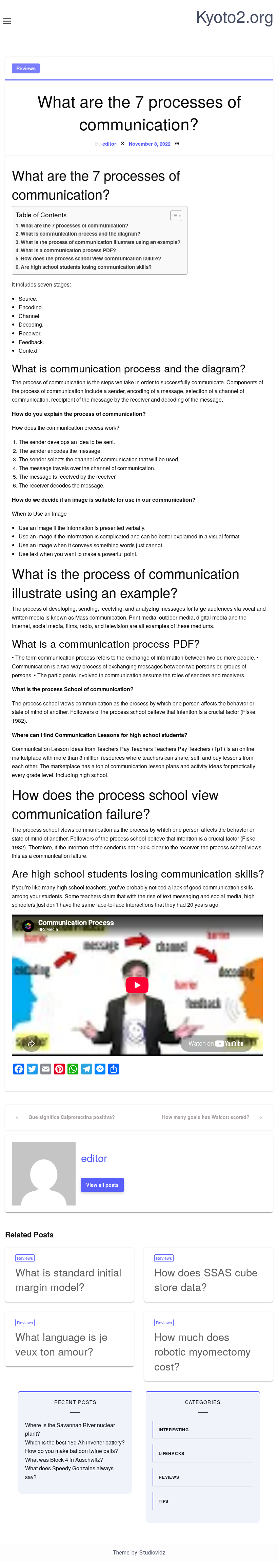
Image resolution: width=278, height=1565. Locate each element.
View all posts (102, 1184)
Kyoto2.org (235, 15)
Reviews (26, 68)
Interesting (174, 1429)
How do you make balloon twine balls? (71, 1451)
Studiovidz (152, 1552)
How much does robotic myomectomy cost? (202, 1351)
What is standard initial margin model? (68, 1279)
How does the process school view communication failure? (91, 258)
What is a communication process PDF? (68, 250)
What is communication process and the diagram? (80, 233)
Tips (163, 1501)
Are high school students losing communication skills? (86, 267)
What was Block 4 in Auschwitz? (64, 1459)
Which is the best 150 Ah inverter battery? (75, 1442)
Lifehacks (171, 1453)
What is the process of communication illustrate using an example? (100, 242)
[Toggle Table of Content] (172, 215)
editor (109, 143)
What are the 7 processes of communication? (74, 225)
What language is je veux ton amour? (61, 1344)
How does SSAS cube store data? (206, 1279)
